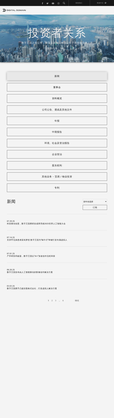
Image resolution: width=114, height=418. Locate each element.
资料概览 (57, 98)
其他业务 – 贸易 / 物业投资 (57, 176)
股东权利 (57, 165)
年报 (57, 120)
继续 (77, 300)
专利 (57, 187)
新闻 (57, 76)
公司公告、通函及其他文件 (57, 109)
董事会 (57, 87)
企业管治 (57, 154)
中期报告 (57, 131)
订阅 (95, 207)
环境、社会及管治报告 (57, 143)
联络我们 (79, 3)
